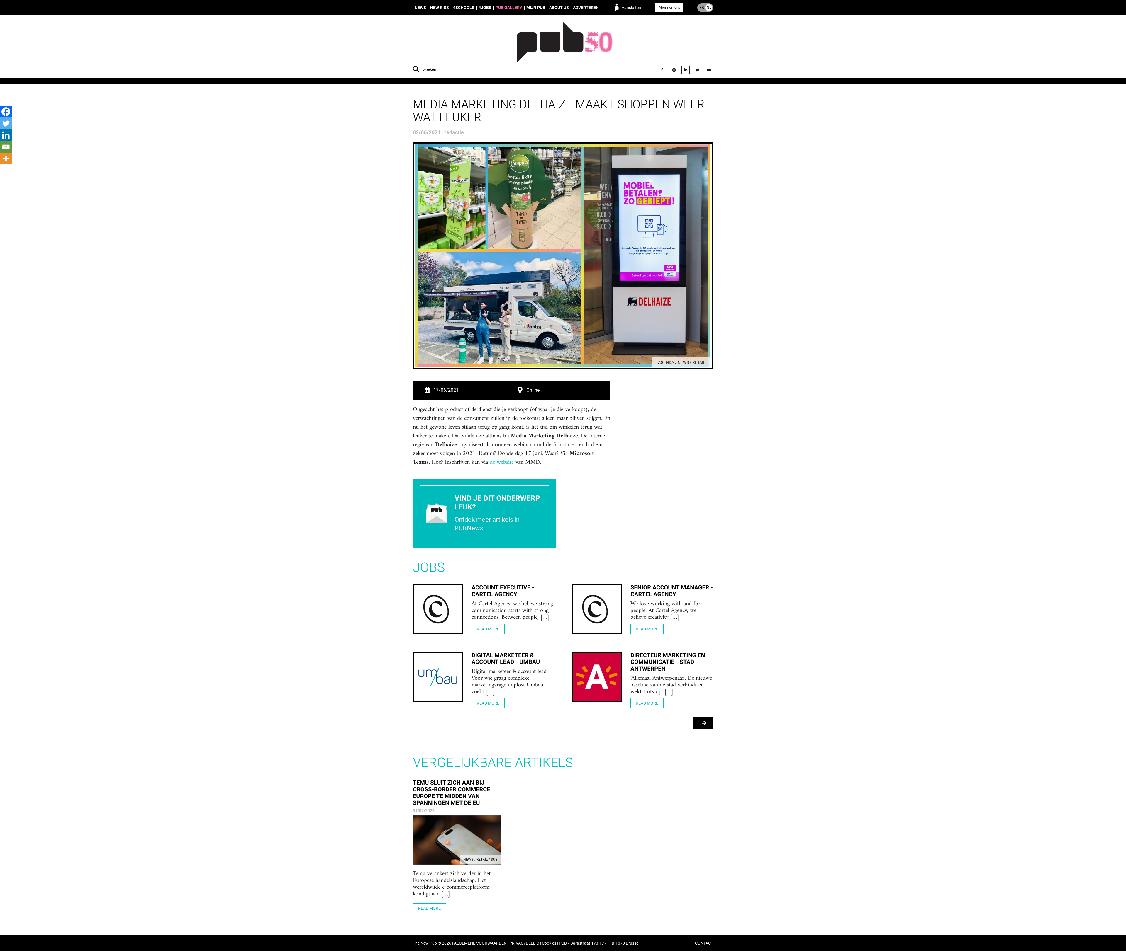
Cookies (549, 943)
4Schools (463, 8)
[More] (6, 158)
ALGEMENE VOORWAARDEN (480, 943)
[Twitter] (697, 70)
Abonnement (669, 7)
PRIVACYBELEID (524, 943)
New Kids (439, 8)
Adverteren (586, 8)
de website (502, 462)
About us (559, 8)
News (420, 8)
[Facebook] (662, 70)
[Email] (6, 147)
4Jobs (485, 8)
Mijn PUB (535, 8)
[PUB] (564, 47)
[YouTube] (709, 70)
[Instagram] (674, 70)
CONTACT (704, 943)
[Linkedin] (6, 135)
